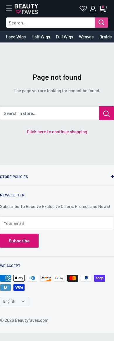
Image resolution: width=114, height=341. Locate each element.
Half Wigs (41, 36)
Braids (105, 36)
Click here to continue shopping (57, 131)
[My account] (93, 9)
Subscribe (19, 240)
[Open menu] (12, 8)
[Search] (101, 22)
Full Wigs (64, 36)
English (9, 301)
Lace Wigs (16, 36)
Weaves (86, 36)
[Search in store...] (106, 113)
